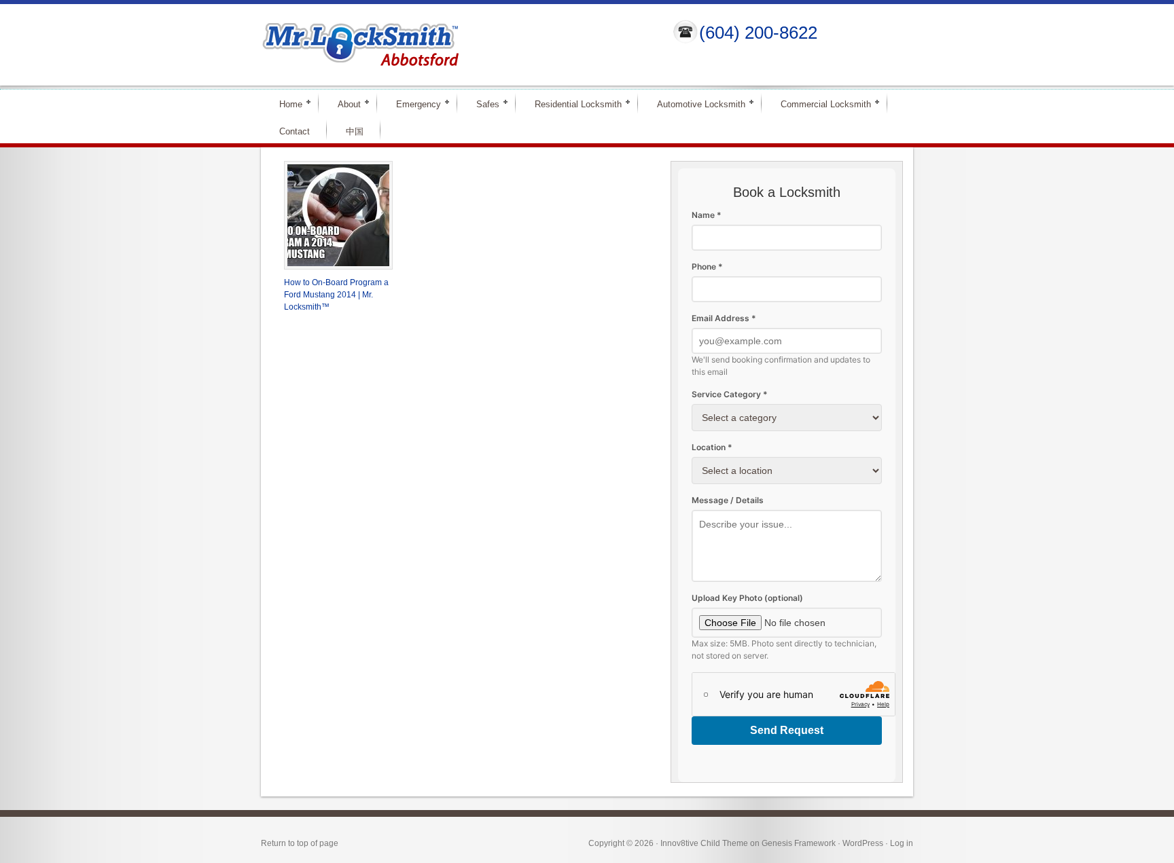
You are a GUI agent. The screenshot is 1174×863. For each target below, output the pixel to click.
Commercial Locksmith (820, 103)
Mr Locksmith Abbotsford (455, 45)
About (343, 103)
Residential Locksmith (572, 103)
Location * (712, 447)
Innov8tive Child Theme (704, 843)
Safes (482, 103)
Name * (707, 215)
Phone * (707, 266)
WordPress (862, 843)
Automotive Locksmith (695, 103)
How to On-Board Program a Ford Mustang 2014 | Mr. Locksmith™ (336, 295)
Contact (294, 131)
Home (285, 103)
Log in (901, 843)
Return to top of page (299, 843)
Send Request (786, 730)
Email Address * (724, 318)
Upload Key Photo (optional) (747, 598)
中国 (354, 131)
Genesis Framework (799, 843)
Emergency (413, 103)
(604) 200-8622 (758, 32)
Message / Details (728, 500)
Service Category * (730, 394)
